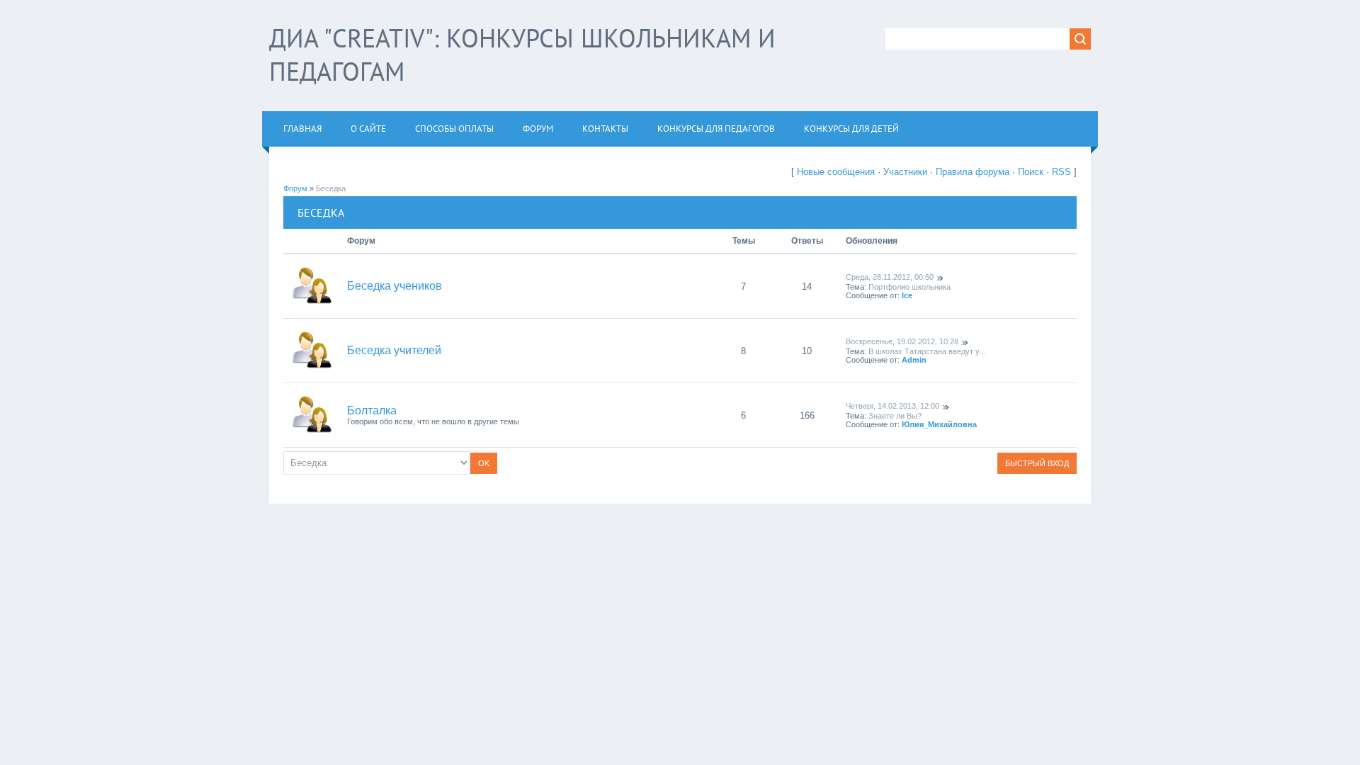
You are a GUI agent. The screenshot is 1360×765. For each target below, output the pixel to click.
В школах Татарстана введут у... (926, 351)
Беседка (331, 188)
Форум (295, 188)
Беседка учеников (394, 286)
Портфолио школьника (909, 287)
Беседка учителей (394, 350)
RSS (1061, 171)
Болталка (372, 410)
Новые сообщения (836, 171)
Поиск (1030, 171)
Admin (914, 360)
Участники (905, 171)
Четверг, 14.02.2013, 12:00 (892, 406)
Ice (907, 295)
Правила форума (972, 171)
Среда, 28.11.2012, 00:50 (890, 277)
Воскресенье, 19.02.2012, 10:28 (902, 341)
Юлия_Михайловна (939, 424)
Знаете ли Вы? (895, 416)
